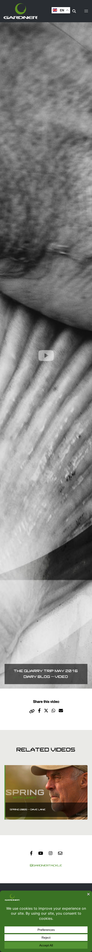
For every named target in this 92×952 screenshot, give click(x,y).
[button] (86, 11)
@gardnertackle (46, 865)
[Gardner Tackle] (20, 11)
